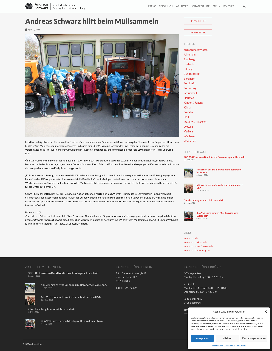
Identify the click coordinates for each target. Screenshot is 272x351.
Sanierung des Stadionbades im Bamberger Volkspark (74, 285)
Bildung (188, 69)
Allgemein (190, 54)
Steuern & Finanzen (195, 121)
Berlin (216, 6)
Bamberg (189, 59)
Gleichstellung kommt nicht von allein (204, 200)
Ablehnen (227, 338)
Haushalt (189, 97)
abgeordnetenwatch (195, 49)
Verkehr (188, 131)
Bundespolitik (192, 73)
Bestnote (189, 64)
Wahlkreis (182, 6)
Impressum (241, 345)
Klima (187, 107)
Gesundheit (190, 93)
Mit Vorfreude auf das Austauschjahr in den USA (71, 297)
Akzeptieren (202, 338)
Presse (152, 6)
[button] (265, 311)
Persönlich (166, 6)
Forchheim (190, 83)
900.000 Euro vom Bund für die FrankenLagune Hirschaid (214, 157)
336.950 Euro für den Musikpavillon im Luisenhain (72, 321)
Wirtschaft (190, 141)
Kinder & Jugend (193, 102)
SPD (186, 117)
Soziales (188, 112)
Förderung (190, 88)
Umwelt (188, 126)
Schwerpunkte (200, 6)
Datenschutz (217, 345)
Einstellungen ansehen (254, 338)
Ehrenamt (189, 78)
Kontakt (228, 6)
